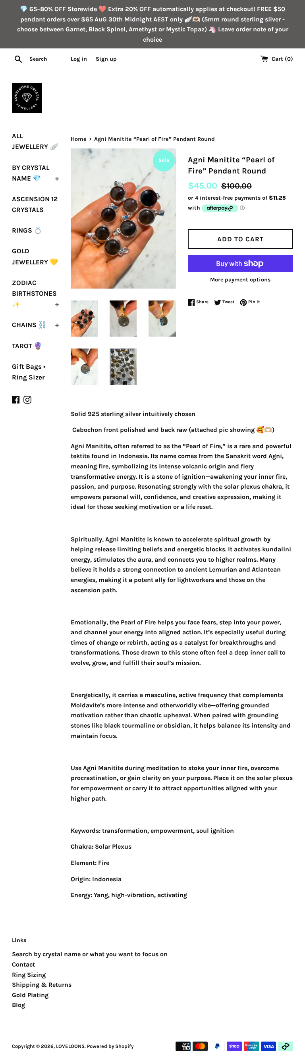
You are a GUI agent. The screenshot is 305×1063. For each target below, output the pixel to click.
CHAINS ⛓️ (35, 325)
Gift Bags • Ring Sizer (29, 371)
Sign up (106, 59)
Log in (79, 59)
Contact (23, 964)
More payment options (240, 279)
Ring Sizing (29, 974)
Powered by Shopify (110, 1046)
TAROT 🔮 (27, 346)
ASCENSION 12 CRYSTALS (35, 204)
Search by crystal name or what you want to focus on (90, 954)
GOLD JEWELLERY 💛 (35, 256)
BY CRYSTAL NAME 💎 (35, 173)
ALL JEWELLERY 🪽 (35, 141)
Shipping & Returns (41, 984)
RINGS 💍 (27, 230)
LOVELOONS (70, 1046)
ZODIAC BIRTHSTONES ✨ (35, 293)
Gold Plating (30, 995)
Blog (18, 1005)
